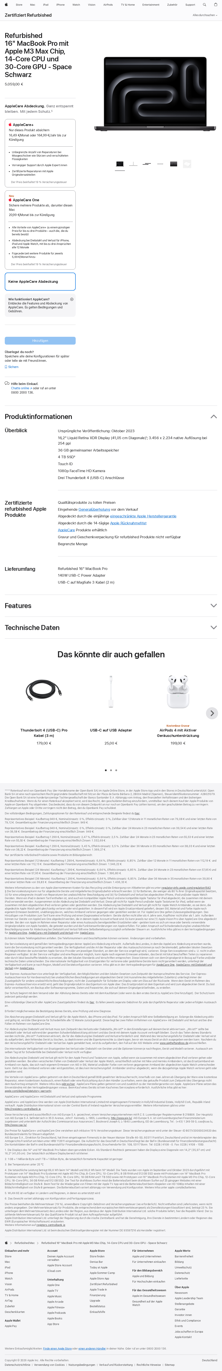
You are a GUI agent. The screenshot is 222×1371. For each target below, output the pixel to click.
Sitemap (170, 1364)
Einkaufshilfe (97, 1312)
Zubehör (10, 1306)
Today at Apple (99, 1267)
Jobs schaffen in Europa (189, 1331)
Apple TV (52, 1290)
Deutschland (209, 1360)
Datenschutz (182, 1272)
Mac (7, 1261)
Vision (8, 1284)
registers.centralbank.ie (50, 1225)
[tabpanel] (155, 94)
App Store (53, 1324)
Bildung (179, 1261)
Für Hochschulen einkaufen (148, 1281)
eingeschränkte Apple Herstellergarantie (143, 516)
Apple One (53, 1285)
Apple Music (54, 1296)
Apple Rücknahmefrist (128, 523)
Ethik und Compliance (188, 1320)
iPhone (9, 1272)
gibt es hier (68, 1084)
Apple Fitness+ (56, 1307)
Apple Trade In (98, 1289)
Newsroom (181, 1292)
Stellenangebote (184, 1304)
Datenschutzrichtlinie (17, 1364)
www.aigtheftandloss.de (174, 1043)
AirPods (9, 1289)
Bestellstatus (97, 1306)
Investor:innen (183, 1315)
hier (137, 813)
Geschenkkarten (15, 1312)
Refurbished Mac (25, 1243)
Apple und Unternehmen (146, 1256)
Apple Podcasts (56, 1312)
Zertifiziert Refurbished (28, 15)
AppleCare (66, 530)
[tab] (120, 164)
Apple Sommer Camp (102, 1272)
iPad (7, 1267)
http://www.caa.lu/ (16, 1125)
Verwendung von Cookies (49, 1364)
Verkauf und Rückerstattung (116, 1364)
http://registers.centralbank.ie (23, 1109)
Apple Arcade (55, 1301)
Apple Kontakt (183, 1337)
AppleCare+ (87, 932)
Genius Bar (96, 1261)
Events (179, 1326)
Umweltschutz (183, 1267)
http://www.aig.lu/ (121, 1118)
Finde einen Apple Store (57, 1348)
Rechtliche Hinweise (149, 1364)
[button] (204, 5)
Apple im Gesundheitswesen (149, 1295)
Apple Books (54, 1318)
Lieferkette (181, 1278)
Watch (8, 1278)
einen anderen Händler (92, 1348)
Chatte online (21, 388)
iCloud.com (54, 1271)
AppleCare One (18, 932)
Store (8, 1256)
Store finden (97, 1256)
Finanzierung (97, 1295)
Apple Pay (11, 1326)
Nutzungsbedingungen (82, 1364)
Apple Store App (99, 1278)
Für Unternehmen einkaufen (149, 1261)
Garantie (180, 1309)
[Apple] (6, 1243)
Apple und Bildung (143, 1276)
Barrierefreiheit (184, 1256)
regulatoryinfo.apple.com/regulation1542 (186, 887)
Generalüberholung (94, 509)
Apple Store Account (59, 1265)
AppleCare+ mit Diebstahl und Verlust (51, 932)
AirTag (8, 1300)
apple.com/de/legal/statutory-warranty (28, 1091)
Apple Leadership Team (189, 1298)
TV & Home (11, 1295)
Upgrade (95, 1300)
